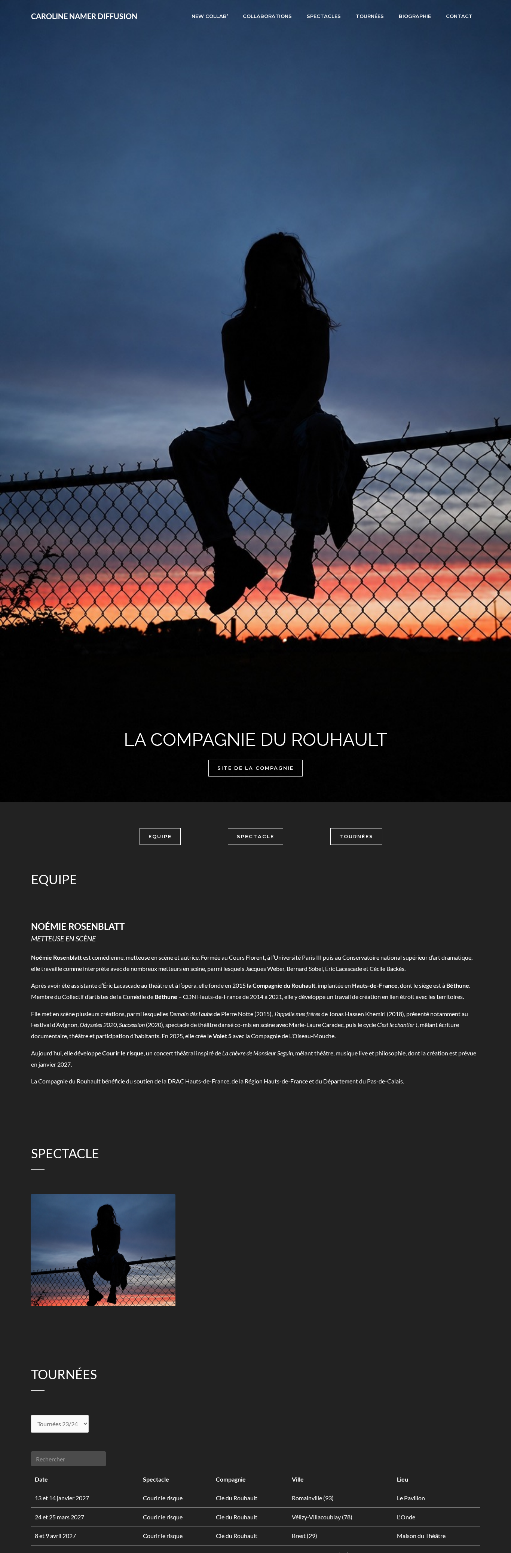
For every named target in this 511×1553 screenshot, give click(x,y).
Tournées (370, 16)
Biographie (415, 16)
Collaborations (267, 16)
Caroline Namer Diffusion (84, 16)
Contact (459, 16)
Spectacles (324, 16)
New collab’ (210, 16)
